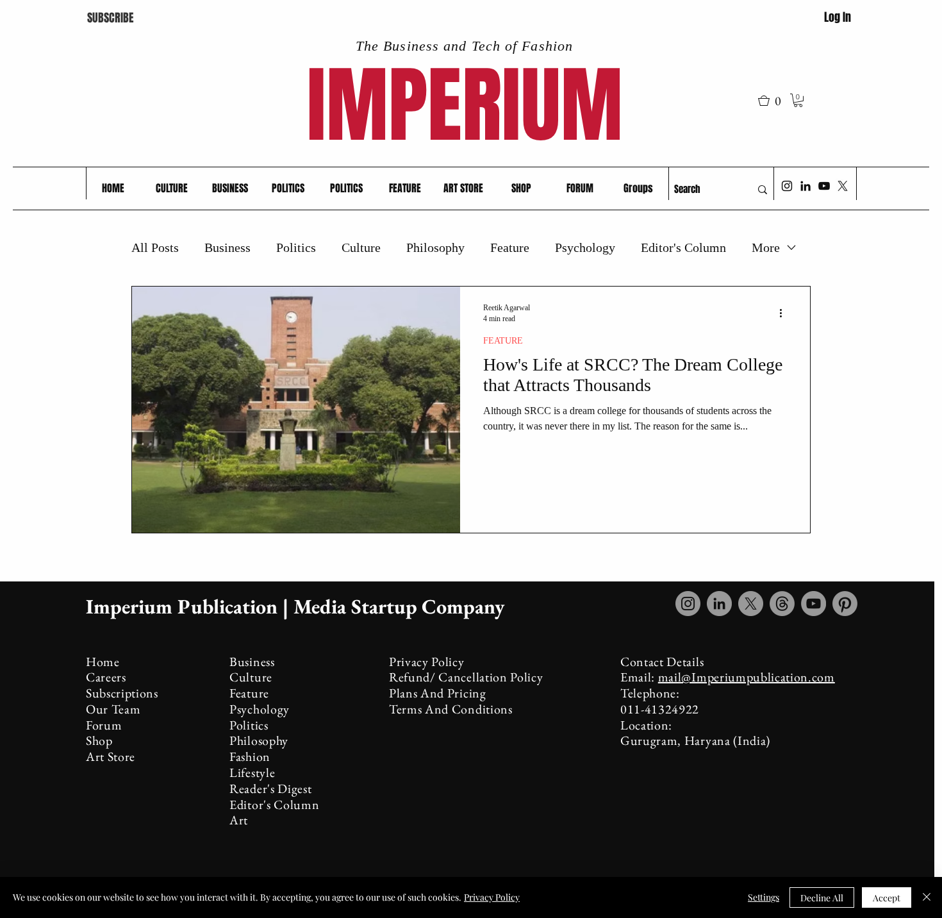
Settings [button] (763, 897)
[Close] (926, 897)
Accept (886, 898)
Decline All (821, 898)
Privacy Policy (492, 897)
